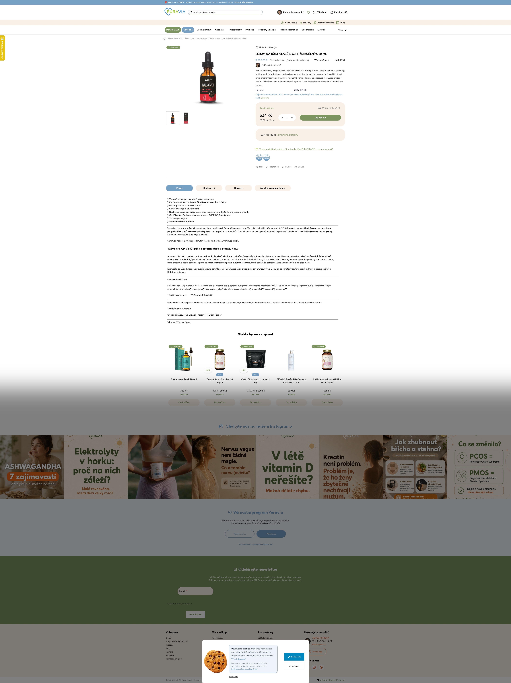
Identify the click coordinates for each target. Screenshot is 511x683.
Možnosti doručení (331, 108)
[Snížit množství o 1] (282, 117)
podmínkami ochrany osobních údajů (208, 604)
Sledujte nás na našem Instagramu (259, 426)
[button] (184, 404)
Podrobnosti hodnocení (298, 60)
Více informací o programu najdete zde (255, 544)
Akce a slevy (291, 22)
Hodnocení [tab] (209, 188)
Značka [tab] (273, 188)
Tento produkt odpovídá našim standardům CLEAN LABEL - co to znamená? (296, 149)
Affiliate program (265, 638)
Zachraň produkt (326, 22)
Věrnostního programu (287, 134)
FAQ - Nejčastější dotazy (177, 641)
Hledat (267, 12)
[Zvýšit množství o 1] (292, 117)
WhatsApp (317, 651)
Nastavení (233, 677)
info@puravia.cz (319, 644)
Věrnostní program (174, 658)
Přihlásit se (271, 534)
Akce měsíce (217, 638)
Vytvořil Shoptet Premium (332, 680)
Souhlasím (296, 656)
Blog (342, 22)
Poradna (170, 645)
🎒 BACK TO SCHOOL (174, 2)
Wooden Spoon (321, 60)
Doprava (265, 97)
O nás (168, 638)
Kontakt (169, 652)
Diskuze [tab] (238, 188)
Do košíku (320, 117)
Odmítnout (294, 666)
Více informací (238, 659)
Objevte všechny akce (243, 2)
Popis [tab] (179, 188)
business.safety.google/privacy (244, 669)
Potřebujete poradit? (293, 12)
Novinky (307, 22)
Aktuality (170, 655)
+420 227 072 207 (320, 638)
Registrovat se (240, 534)
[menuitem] (173, 30)
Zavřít (274, 170)
